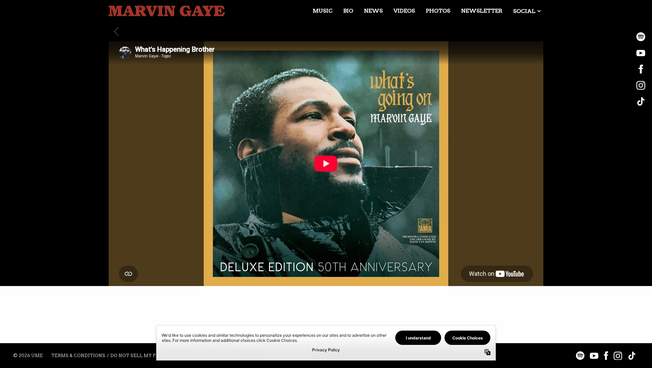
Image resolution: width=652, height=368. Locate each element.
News (373, 10)
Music (322, 10)
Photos (438, 10)
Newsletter (481, 10)
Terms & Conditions (78, 355)
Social (524, 11)
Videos (404, 10)
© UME (28, 355)
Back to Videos (326, 317)
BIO (348, 10)
